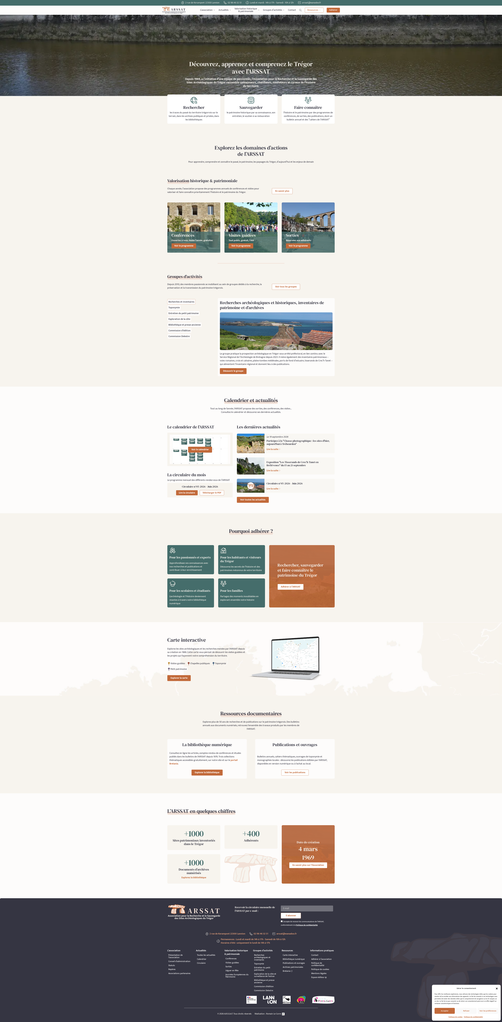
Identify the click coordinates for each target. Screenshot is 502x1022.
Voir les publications (295, 772)
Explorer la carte (179, 678)
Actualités (224, 10)
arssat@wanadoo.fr (286, 934)
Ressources (312, 10)
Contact (292, 10)
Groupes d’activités (272, 10)
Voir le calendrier (200, 450)
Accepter (445, 1010)
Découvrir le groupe (233, 371)
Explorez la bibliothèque (193, 878)
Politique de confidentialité (473, 1017)
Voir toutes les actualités (253, 500)
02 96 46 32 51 (234, 3)
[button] (496, 988)
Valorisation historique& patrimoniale (246, 10)
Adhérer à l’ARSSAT (290, 587)
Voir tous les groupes (286, 287)
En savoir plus (282, 191)
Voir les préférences (488, 1010)
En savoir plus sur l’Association (308, 865)
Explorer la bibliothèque (207, 772)
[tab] (181, 301)
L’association (206, 10)
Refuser (466, 1010)
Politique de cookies (456, 1017)
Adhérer (333, 10)
